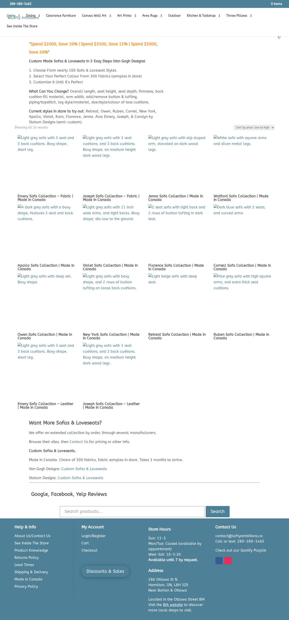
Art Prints (124, 16)
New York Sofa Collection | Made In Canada (111, 336)
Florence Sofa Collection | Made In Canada (176, 267)
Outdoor (174, 16)
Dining (30, 16)
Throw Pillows (236, 16)
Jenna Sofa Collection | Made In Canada (175, 198)
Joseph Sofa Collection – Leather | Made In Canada (111, 406)
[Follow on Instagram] (228, 560)
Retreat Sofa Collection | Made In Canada (177, 336)
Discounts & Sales (105, 571)
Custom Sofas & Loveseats (84, 469)
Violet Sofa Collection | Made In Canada (110, 267)
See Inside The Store (22, 26)
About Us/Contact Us (32, 536)
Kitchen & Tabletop (201, 16)
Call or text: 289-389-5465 (239, 541)
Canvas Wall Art (94, 16)
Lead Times (24, 565)
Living (11, 16)
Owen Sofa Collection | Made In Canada (45, 336)
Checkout (89, 550)
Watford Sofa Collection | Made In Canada (241, 198)
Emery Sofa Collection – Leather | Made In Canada (45, 406)
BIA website (173, 605)
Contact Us (79, 442)
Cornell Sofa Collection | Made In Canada (242, 267)
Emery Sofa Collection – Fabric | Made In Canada (45, 198)
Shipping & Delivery (31, 572)
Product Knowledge (31, 550)
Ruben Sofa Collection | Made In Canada (241, 336)
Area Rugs (150, 16)
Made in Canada (28, 579)
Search (218, 511)
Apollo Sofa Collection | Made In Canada (46, 267)
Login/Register (94, 536)
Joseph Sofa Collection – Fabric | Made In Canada (111, 198)
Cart (85, 543)
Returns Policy (26, 557)
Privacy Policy (26, 586)
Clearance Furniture (61, 16)
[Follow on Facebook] (219, 560)
